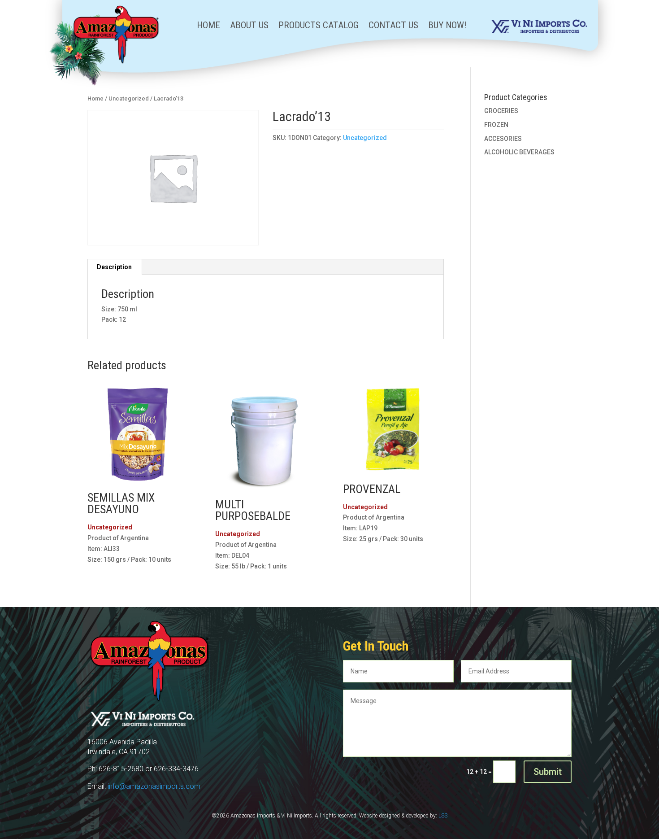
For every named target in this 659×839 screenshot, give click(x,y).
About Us (249, 26)
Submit (547, 771)
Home (208, 26)
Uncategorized (128, 98)
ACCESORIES (503, 138)
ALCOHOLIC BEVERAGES (519, 152)
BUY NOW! (447, 26)
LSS (442, 816)
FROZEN (496, 124)
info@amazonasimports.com (154, 786)
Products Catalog (318, 26)
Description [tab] (114, 267)
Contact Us (393, 26)
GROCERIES (501, 110)
